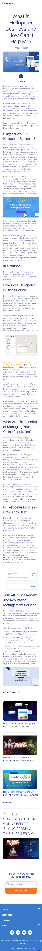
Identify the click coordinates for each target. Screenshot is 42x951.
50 (33, 372)
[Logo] (8, 3)
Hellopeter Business (15, 364)
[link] (21, 53)
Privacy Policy (30, 949)
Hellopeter (31, 91)
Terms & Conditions (16, 949)
